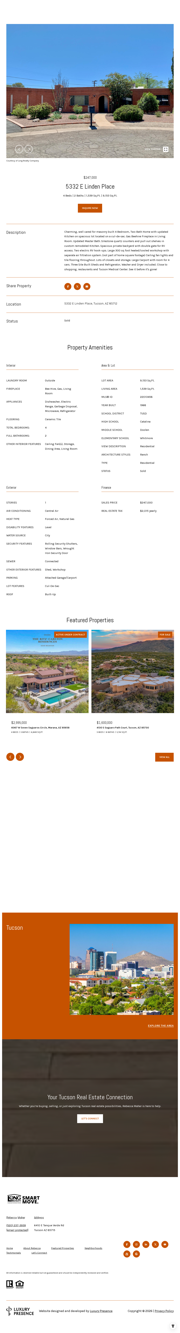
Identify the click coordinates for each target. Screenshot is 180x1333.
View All (164, 757)
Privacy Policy (164, 1311)
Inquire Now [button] (90, 208)
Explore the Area (161, 1025)
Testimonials (13, 1252)
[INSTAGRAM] (136, 1244)
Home (9, 1248)
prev (19, 149)
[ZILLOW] (126, 1253)
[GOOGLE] (136, 1253)
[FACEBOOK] (126, 1244)
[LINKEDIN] (145, 1244)
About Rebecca (32, 1248)
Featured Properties (62, 1248)
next (29, 149)
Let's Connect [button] (90, 1118)
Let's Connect (39, 1252)
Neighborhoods (93, 1248)
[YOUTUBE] (164, 1244)
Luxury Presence (101, 1311)
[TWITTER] (155, 1244)
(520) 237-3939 (16, 1225)
